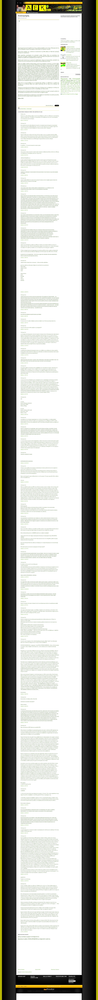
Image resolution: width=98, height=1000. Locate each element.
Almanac (41, 2)
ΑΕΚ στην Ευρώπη (76, 89)
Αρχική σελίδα (37, 969)
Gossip (69, 88)
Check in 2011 (68, 62)
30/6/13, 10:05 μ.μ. (25, 880)
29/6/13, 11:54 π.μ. (25, 559)
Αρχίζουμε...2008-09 (74, 83)
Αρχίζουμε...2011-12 (75, 88)
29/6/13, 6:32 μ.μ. (24, 614)
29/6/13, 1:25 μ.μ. (24, 598)
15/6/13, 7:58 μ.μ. (24, 191)
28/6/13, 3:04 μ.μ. (24, 414)
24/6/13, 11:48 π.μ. (25, 291)
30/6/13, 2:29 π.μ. (24, 785)
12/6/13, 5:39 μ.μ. (24, 147)
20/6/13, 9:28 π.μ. (24, 210)
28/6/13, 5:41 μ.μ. (24, 423)
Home (19, 986)
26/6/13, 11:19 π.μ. (25, 345)
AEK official (56, 2)
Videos (32, 2)
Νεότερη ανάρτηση (21, 969)
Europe (66, 82)
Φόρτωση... (20, 977)
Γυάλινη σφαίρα (70, 87)
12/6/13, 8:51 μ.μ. (24, 155)
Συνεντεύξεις (63, 84)
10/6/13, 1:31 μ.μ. (24, 140)
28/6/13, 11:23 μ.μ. (25, 482)
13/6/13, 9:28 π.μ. (24, 175)
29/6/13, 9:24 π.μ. (24, 501)
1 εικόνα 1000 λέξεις (73, 84)
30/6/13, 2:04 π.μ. (24, 722)
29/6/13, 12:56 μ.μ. (25, 589)
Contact (24, 2)
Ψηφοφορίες (64, 79)
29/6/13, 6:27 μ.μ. (24, 605)
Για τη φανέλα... (69, 54)
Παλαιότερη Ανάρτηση (55, 969)
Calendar (46, 2)
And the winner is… (67, 89)
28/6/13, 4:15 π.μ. (24, 394)
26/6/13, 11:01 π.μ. (25, 329)
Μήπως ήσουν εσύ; (72, 91)
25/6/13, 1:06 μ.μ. (24, 322)
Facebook (37, 2)
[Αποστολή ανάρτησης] (18, 107)
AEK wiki (51, 2)
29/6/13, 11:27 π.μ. (25, 548)
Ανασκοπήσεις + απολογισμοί (26, 108)
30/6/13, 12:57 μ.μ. (25, 825)
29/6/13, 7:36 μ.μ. (24, 694)
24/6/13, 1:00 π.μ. (24, 257)
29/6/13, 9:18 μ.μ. (24, 706)
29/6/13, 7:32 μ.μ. (24, 636)
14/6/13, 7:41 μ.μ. (24, 183)
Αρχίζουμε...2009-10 (64, 91)
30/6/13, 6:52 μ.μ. (24, 874)
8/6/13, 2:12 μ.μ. (24, 129)
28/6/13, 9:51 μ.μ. (24, 449)
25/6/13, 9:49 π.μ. (24, 316)
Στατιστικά (66, 92)
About (20, 2)
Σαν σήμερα (66, 80)
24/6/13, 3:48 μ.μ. (24, 309)
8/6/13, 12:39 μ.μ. (24, 120)
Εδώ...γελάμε (73, 82)
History (28, 2)
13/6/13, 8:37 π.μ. (24, 167)
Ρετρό (62, 89)
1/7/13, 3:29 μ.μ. (24, 931)
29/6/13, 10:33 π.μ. (25, 513)
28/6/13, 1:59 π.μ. (24, 375)
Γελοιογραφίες (76, 79)
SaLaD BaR (63, 87)
